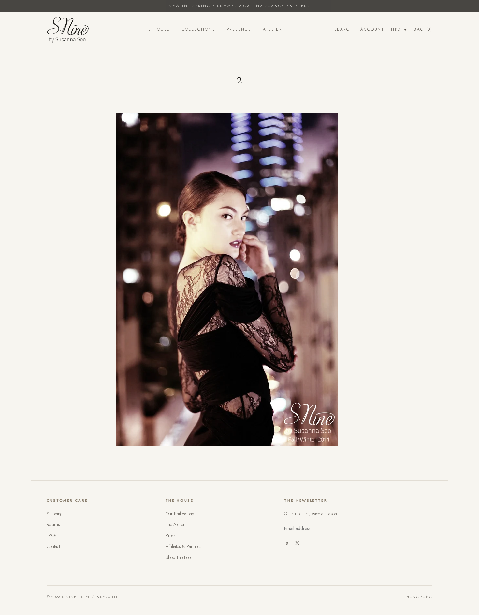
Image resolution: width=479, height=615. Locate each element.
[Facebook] (286, 543)
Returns (53, 524)
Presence (239, 29)
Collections (198, 29)
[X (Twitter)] (297, 543)
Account (372, 29)
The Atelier (175, 524)
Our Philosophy (180, 513)
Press (171, 535)
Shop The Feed (179, 557)
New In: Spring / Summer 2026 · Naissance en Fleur (239, 5)
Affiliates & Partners (183, 546)
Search (343, 29)
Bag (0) (423, 29)
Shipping (55, 513)
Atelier (272, 29)
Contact (53, 546)
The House (156, 29)
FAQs (52, 535)
